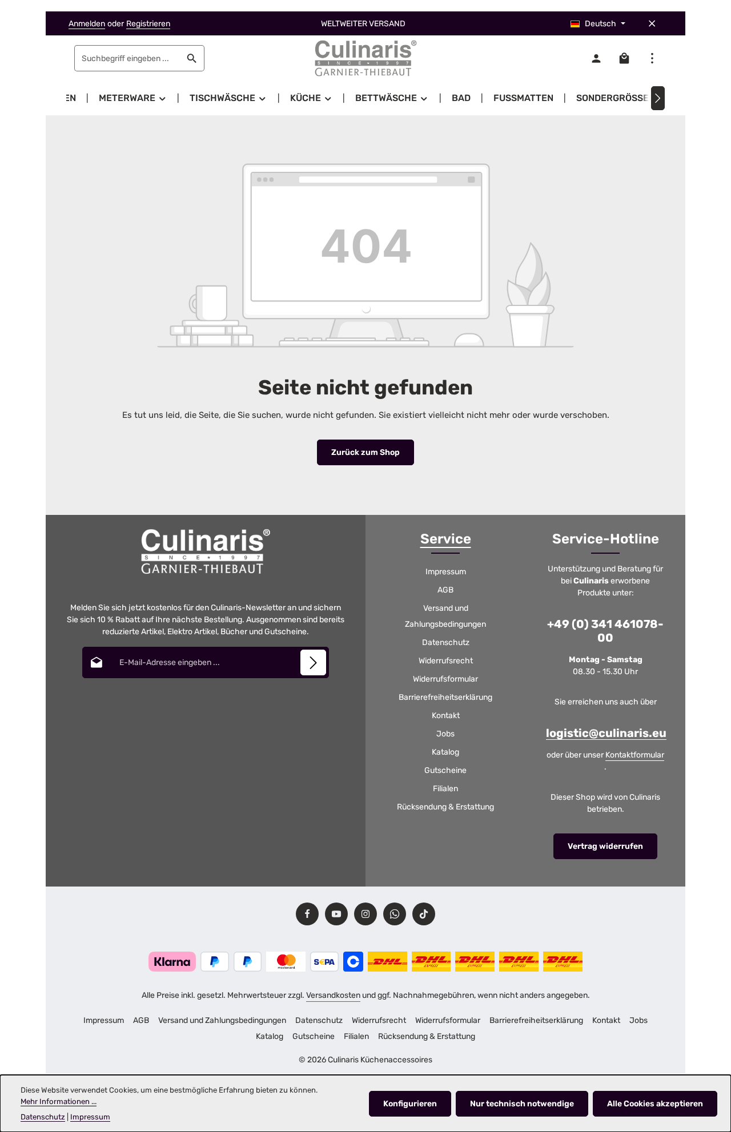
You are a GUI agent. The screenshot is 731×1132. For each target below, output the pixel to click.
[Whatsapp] (394, 914)
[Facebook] (307, 914)
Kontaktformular (634, 755)
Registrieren (148, 24)
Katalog (445, 752)
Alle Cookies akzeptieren (655, 1104)
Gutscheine (445, 770)
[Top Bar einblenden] (652, 58)
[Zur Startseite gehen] (365, 58)
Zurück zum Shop (365, 452)
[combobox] (127, 58)
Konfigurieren (410, 1104)
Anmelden (87, 24)
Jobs (445, 734)
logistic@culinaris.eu (606, 733)
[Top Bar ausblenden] (652, 23)
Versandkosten (333, 995)
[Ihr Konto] (596, 58)
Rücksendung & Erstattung (445, 807)
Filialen (445, 788)
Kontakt (446, 715)
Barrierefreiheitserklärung (445, 697)
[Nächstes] (658, 98)
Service (445, 539)
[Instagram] (365, 914)
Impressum (445, 572)
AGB (445, 590)
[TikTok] (423, 914)
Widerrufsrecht (446, 661)
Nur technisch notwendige (522, 1104)
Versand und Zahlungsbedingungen (445, 616)
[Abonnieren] (313, 662)
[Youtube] (336, 914)
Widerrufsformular (445, 679)
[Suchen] (192, 58)
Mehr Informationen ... (59, 1101)
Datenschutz (445, 642)
